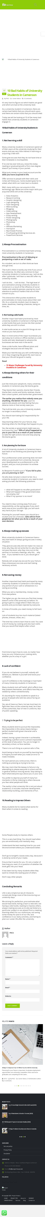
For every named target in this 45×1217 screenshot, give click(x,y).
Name (7, 979)
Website (8, 996)
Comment (9, 957)
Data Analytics (12, 196)
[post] (4, 1106)
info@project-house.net (15, 1169)
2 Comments (8, 1081)
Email (7, 987)
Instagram (11, 1181)
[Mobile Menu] (41, 4)
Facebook (3, 1181)
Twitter (7, 1181)
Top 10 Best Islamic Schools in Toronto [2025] (20, 1113)
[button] (15, 1086)
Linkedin (15, 1181)
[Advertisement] (22, 32)
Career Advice (16, 98)
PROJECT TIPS (14, 1198)
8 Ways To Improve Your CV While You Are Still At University (19, 1068)
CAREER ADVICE (8, 1200)
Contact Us (32, 1200)
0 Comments (28, 98)
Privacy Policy (8, 1150)
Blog (24, 1200)
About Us (23, 1198)
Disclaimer (7, 1153)
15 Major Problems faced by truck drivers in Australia (22, 1129)
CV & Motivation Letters (34, 1078)
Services (18, 1200)
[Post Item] (22, 1044)
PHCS (7, 98)
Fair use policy (8, 1146)
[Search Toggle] (35, 4)
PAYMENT (31, 1198)
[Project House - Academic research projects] (8, 5)
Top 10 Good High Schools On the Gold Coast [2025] (22, 1105)
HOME (6, 1198)
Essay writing (11, 215)
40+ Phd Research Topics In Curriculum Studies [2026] (16, 1122)
